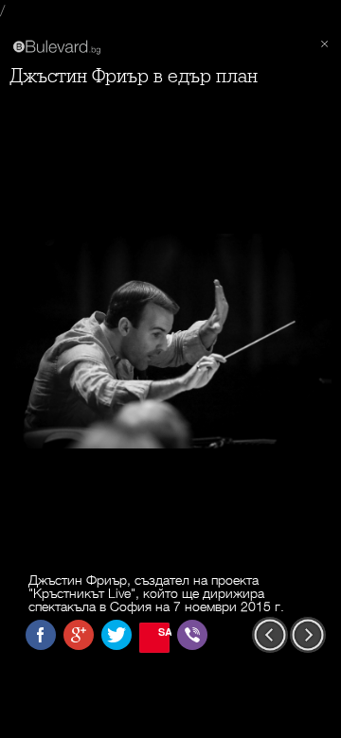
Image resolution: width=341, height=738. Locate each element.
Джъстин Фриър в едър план (133, 76)
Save (164, 631)
